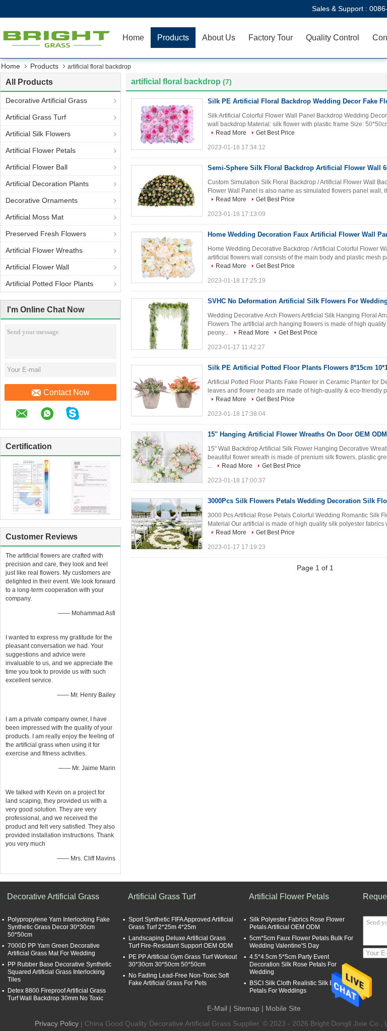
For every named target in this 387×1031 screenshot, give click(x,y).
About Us (218, 37)
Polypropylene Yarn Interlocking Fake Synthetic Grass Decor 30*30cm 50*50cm (59, 927)
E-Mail (217, 1008)
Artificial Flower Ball (37, 167)
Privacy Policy (57, 1023)
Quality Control (332, 37)
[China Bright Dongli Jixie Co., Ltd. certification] (30, 486)
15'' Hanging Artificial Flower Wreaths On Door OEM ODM (297, 434)
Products (173, 37)
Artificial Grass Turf (36, 117)
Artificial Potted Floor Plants (49, 284)
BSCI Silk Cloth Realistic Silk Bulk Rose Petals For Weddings (303, 987)
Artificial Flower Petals (41, 150)
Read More (231, 132)
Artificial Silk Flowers (38, 134)
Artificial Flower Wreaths (44, 250)
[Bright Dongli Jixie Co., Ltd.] (58, 38)
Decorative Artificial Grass (46, 100)
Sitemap (246, 1008)
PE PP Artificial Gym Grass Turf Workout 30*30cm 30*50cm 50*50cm (182, 960)
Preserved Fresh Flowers (46, 234)
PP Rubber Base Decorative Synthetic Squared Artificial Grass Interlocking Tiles (59, 972)
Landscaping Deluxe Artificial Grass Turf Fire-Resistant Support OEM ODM (180, 942)
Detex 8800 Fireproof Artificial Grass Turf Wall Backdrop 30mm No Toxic (57, 994)
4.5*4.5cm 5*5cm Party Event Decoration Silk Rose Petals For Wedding (293, 964)
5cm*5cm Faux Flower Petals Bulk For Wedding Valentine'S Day (301, 942)
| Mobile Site (281, 1008)
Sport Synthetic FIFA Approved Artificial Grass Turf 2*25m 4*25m (180, 923)
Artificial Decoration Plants (47, 184)
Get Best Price (275, 132)
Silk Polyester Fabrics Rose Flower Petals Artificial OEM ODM (297, 923)
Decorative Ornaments (42, 200)
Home (133, 37)
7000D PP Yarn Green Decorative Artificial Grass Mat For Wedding (54, 949)
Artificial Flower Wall (37, 267)
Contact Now (66, 392)
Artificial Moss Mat (34, 217)
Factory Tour (270, 37)
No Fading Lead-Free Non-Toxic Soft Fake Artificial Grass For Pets (178, 979)
